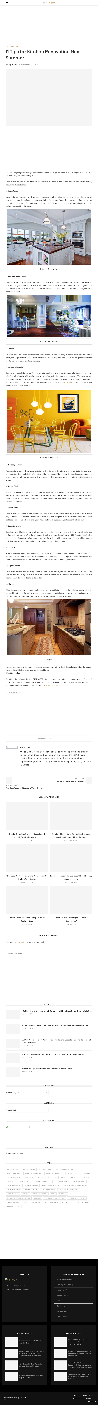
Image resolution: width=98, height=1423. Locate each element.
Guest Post (88, 1395)
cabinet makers (72, 1173)
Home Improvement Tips (51, 1186)
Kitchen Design (62, 1311)
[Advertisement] (49, 23)
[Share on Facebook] (54, 738)
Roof (25, 1202)
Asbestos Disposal (14, 1173)
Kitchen (25, 1194)
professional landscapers (54, 1198)
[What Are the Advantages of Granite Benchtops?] (71, 900)
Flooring (41, 1177)
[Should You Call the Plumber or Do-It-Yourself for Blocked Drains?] (13, 1058)
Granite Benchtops (43, 1182)
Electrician (29, 1177)
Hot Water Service (30, 1190)
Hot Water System (48, 1190)
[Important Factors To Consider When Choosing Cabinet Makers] (71, 858)
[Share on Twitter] (56, 738)
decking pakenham (14, 1177)
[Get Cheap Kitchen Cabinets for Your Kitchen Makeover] (11, 1365)
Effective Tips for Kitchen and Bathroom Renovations (47, 1068)
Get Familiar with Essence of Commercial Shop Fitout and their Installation (57, 1011)
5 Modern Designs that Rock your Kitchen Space (30, 1342)
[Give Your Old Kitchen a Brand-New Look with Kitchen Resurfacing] (27, 858)
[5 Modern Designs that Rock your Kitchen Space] (11, 1342)
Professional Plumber (77, 1198)
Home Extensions (13, 1186)
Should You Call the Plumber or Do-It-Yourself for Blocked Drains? (53, 1054)
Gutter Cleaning (79, 1182)
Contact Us (91, 1401)
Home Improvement (31, 1186)
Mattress (62, 1194)
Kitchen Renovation (14, 692)
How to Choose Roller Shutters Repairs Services (31, 1376)
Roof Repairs (36, 1202)
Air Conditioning (45, 1169)
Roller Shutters (13, 1202)
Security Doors (67, 1202)
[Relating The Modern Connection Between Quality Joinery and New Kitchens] (71, 816)
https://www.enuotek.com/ (51, 685)
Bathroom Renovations (54, 1173)
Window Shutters (13, 1206)
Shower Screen (83, 1202)
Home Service (62, 1317)
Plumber (37, 1198)
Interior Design (62, 1295)
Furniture (52, 1177)
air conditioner (13, 1169)
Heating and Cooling (65, 1285)
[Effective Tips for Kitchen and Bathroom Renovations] (13, 1072)
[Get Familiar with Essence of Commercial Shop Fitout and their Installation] (13, 1014)
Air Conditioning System (64, 1169)
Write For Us (77, 1398)
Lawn (53, 1194)
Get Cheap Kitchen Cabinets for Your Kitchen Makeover (30, 1365)
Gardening (11, 1182)
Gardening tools (25, 1182)
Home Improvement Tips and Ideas (76, 1186)
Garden (86, 1177)
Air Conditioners (29, 1169)
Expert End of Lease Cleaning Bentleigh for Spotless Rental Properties (55, 1025)
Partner (89, 1398)
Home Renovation (13, 1190)
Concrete (86, 1173)
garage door (74, 1177)
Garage (62, 1177)
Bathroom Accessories (33, 1173)
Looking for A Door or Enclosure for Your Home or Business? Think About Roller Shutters (31, 1353)
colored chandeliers (67, 382)
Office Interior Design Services (18, 1198)
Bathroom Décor (63, 1290)
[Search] (91, 3)
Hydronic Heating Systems (68, 1190)
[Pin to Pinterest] (58, 738)
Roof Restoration (51, 1202)
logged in (22, 942)
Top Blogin (12, 64)
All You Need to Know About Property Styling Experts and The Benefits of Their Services (56, 1041)
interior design (12, 1194)
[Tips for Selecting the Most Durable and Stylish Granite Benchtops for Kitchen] (27, 816)
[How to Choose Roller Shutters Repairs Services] (11, 1376)
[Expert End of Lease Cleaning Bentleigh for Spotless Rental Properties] (13, 1029)
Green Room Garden (61, 1182)
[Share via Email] (61, 738)
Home (76, 1395)
